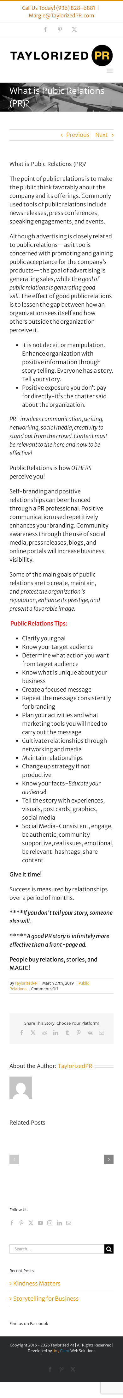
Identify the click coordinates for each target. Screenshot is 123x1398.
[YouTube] (40, 1222)
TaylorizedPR (26, 983)
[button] (14, 1159)
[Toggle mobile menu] (110, 71)
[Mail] (68, 1222)
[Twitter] (30, 1222)
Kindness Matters (37, 1283)
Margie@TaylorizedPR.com (61, 15)
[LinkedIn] (59, 1222)
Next (101, 134)
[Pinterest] (21, 1222)
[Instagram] (49, 1222)
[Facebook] (12, 1222)
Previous (78, 134)
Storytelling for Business (46, 1298)
